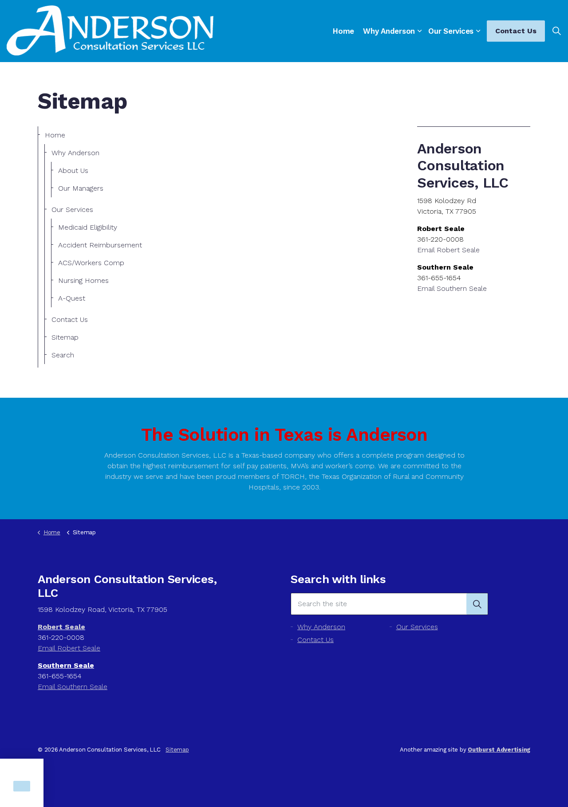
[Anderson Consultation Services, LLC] (110, 30)
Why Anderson (389, 31)
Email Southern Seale (452, 288)
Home (343, 31)
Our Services (450, 31)
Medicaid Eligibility (87, 227)
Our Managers (80, 188)
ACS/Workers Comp (91, 263)
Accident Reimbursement (100, 245)
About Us (73, 170)
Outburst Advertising (499, 749)
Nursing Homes (83, 280)
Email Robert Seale (448, 250)
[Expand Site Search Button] (556, 31)
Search (62, 355)
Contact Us (515, 31)
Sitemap (65, 337)
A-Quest (71, 298)
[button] (477, 604)
